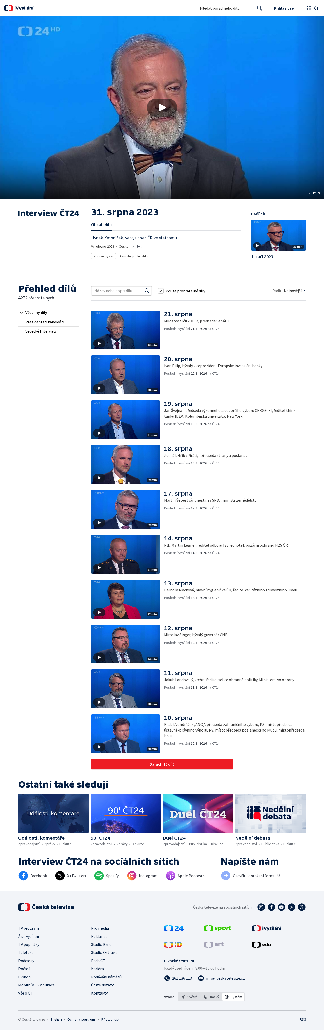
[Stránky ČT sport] (217, 929)
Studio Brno (101, 944)
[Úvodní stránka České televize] (46, 907)
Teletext (25, 952)
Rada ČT (98, 960)
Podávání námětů (106, 976)
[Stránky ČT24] (174, 929)
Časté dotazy (102, 984)
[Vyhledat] (147, 291)
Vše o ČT (25, 993)
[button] (162, 107)
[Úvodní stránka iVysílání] (23, 8)
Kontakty (99, 993)
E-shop (24, 976)
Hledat (260, 8)
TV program (28, 928)
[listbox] (211, 996)
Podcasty (26, 960)
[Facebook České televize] (271, 907)
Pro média (100, 928)
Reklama (99, 936)
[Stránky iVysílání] (266, 929)
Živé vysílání (28, 936)
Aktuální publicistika (134, 256)
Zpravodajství (103, 256)
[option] (189, 997)
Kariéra (97, 968)
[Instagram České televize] (261, 907)
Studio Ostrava (104, 952)
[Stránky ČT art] (214, 946)
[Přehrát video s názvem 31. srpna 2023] (162, 108)
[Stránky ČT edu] (261, 946)
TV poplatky (28, 944)
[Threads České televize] (302, 907)
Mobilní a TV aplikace (36, 984)
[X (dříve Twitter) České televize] (292, 907)
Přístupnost (110, 1019)
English (56, 1019)
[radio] (48, 312)
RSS (303, 1019)
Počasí (24, 968)
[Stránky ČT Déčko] (173, 946)
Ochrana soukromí (81, 1019)
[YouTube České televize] (281, 907)
